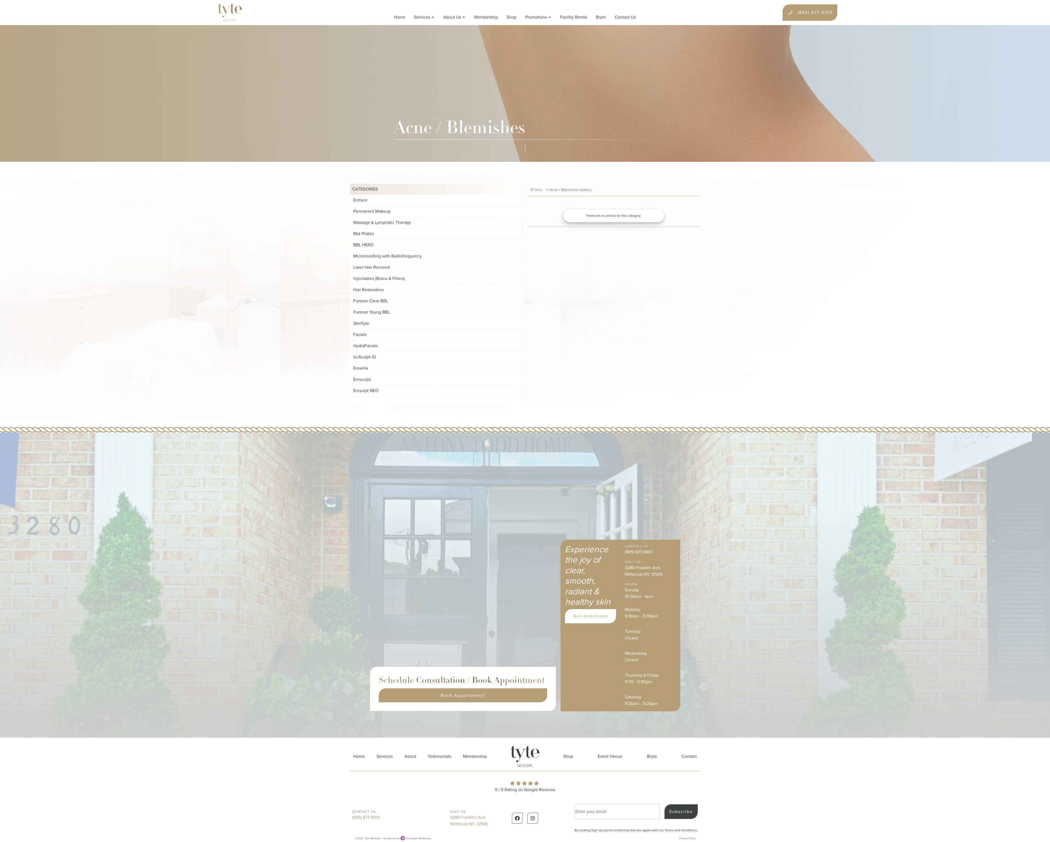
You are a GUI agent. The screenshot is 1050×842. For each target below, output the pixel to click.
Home (399, 17)
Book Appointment (463, 695)
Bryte (601, 17)
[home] (230, 12)
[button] (424, 17)
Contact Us (625, 17)
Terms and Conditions (681, 830)
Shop (512, 17)
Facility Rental (573, 17)
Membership (486, 17)
